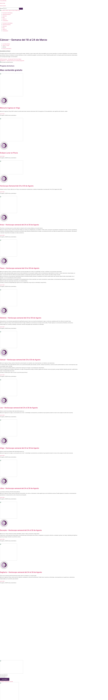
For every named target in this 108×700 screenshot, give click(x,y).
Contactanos (5, 20)
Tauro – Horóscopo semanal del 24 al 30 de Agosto (19, 268)
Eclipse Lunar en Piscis (9, 153)
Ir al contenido (3, 0)
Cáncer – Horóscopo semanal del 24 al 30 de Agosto (20, 360)
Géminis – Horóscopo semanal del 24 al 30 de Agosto (20, 318)
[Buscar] (21, 9)
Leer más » (2, 113)
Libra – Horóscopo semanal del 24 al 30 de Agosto (19, 488)
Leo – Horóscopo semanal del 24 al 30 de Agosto (19, 408)
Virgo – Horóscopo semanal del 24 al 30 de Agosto (19, 448)
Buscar (1, 8)
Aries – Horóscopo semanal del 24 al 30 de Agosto (19, 225)
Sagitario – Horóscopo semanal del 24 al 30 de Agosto (21, 572)
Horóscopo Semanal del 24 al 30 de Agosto (17, 186)
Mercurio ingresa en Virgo (10, 108)
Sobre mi (4, 19)
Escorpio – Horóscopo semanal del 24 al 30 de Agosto (21, 530)
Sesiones (4, 16)
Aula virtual (2, 3)
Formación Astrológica (7, 12)
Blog (3, 17)
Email (1, 677)
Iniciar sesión (3, 5)
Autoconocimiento (6, 14)
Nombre (2, 675)
